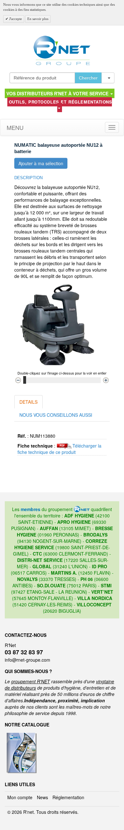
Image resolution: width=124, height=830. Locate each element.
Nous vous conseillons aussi (55, 415)
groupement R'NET (30, 681)
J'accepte (15, 19)
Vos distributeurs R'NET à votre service (58, 93)
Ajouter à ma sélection (40, 163)
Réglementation (68, 797)
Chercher (88, 77)
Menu (14, 127)
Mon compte (19, 797)
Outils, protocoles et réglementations (60, 102)
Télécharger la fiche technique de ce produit (59, 448)
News (42, 797)
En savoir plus (37, 19)
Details (28, 402)
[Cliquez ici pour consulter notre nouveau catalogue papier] (21, 735)
